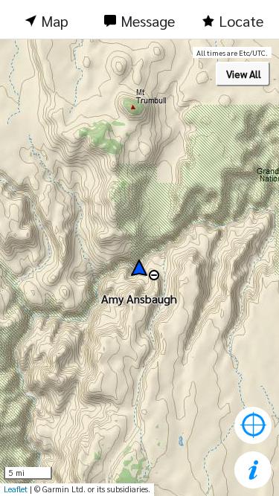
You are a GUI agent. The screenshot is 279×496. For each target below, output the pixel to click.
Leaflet (16, 489)
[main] (139, 267)
